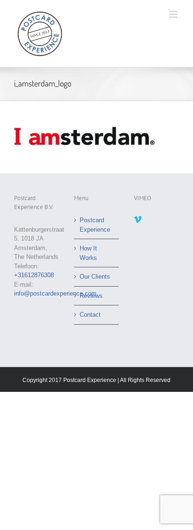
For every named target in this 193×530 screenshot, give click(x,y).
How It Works (88, 253)
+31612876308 (34, 275)
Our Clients (95, 276)
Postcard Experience (95, 225)
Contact (90, 314)
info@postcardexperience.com (55, 293)
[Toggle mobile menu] (174, 14)
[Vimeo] (137, 219)
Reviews (91, 295)
